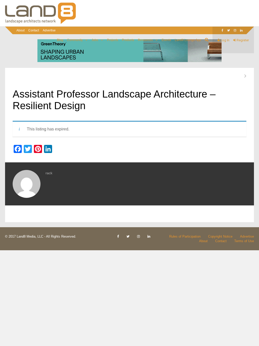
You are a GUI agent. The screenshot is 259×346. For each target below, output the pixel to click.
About (20, 30)
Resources (145, 40)
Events (166, 40)
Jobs (95, 40)
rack (49, 173)
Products (128, 40)
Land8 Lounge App (188, 40)
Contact (33, 30)
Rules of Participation (185, 236)
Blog (60, 40)
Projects (112, 40)
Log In (224, 40)
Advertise (49, 30)
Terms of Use (244, 241)
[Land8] (40, 23)
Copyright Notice (220, 236)
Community (75, 40)
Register (242, 40)
